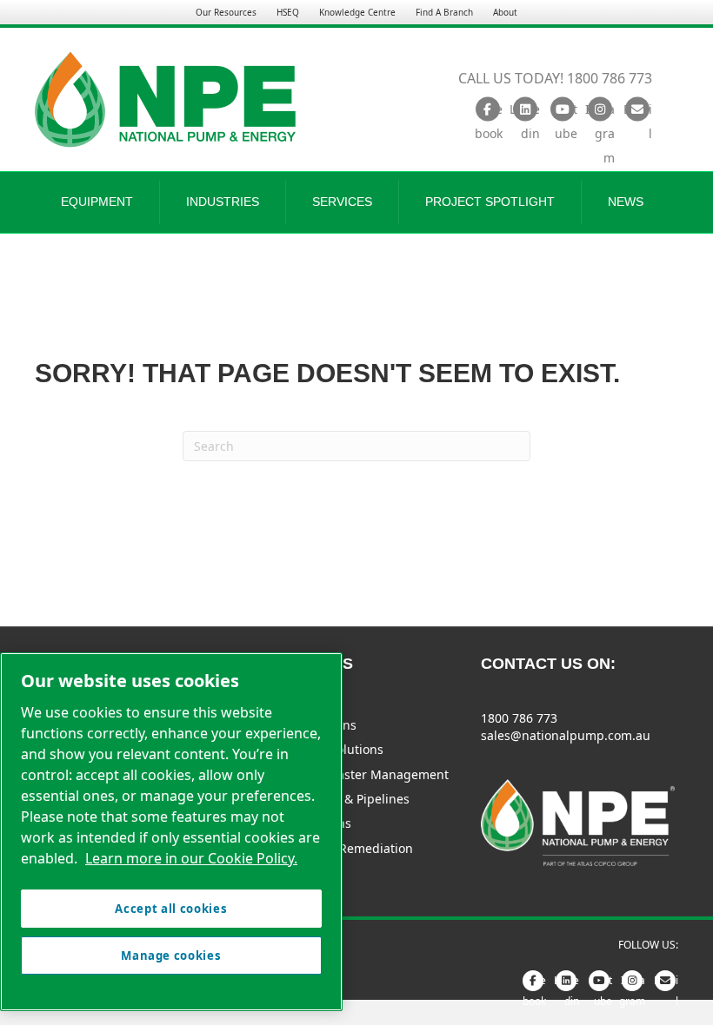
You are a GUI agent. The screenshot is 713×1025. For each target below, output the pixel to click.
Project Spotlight (490, 201)
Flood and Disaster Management (353, 774)
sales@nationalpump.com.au (565, 735)
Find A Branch (444, 12)
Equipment (97, 201)
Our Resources (226, 12)
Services (342, 201)
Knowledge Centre (357, 12)
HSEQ (288, 12)
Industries (222, 201)
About (505, 12)
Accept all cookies (171, 908)
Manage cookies (171, 955)
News (625, 201)
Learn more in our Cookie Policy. (191, 858)
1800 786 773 (519, 718)
